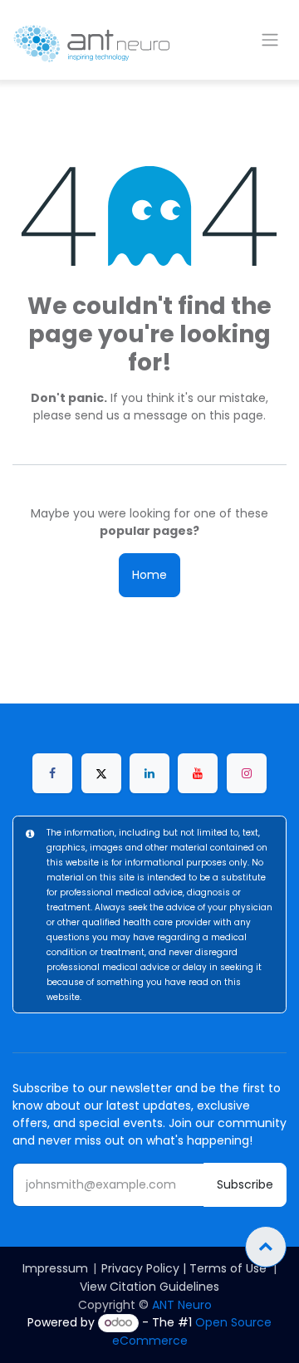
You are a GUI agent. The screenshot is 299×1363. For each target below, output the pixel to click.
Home (149, 574)
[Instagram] (247, 773)
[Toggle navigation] (270, 40)
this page (236, 415)
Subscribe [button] (245, 1184)
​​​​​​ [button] (266, 1246)
